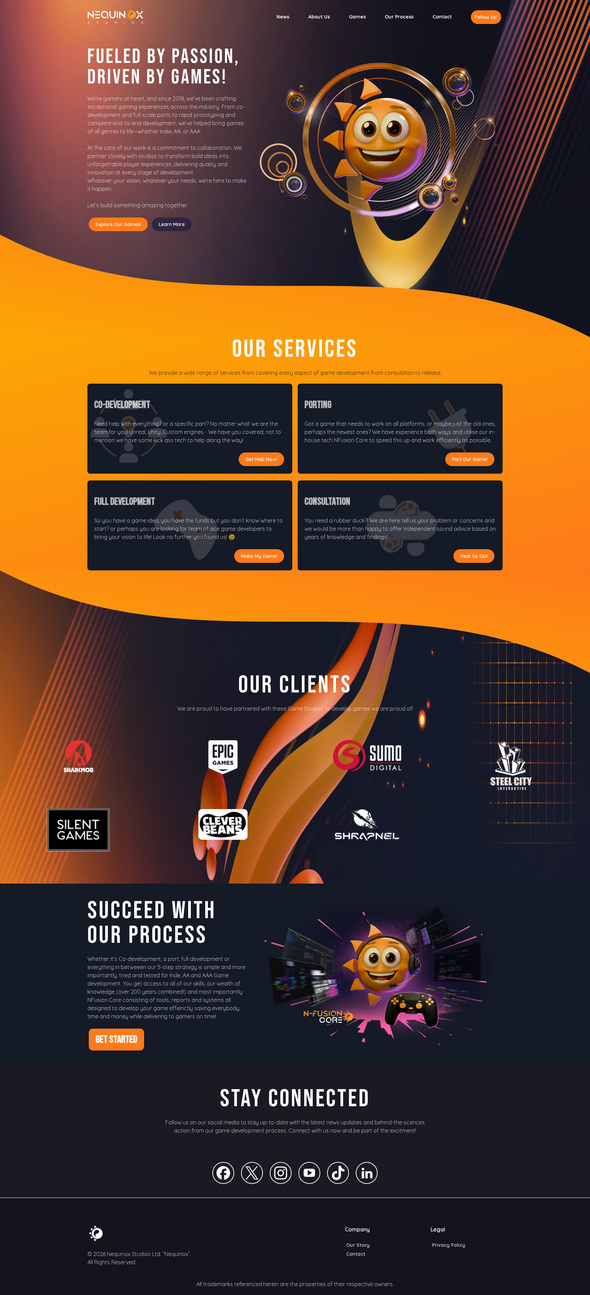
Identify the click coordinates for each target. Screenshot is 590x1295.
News (283, 17)
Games (357, 17)
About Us (319, 17)
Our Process (399, 17)
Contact (442, 17)
